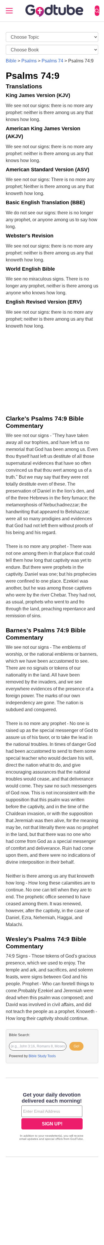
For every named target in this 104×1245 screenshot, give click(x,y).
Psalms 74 (52, 60)
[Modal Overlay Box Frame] (52, 1117)
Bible (11, 60)
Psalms (29, 60)
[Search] (97, 10)
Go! (76, 1046)
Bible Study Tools (42, 1056)
